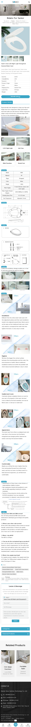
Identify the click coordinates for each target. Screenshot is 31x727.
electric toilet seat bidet (9, 574)
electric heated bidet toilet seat (11, 567)
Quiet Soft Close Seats (21, 569)
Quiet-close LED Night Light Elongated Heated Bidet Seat (15, 599)
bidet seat (20, 571)
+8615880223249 (9, 694)
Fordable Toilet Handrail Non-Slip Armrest (23, 668)
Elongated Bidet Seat (8, 571)
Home (13, 21)
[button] (26, 663)
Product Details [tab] (7, 102)
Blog (2, 718)
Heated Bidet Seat (7, 569)
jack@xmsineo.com (11, 697)
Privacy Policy (20, 718)
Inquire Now (15, 96)
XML (13, 718)
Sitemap (8, 718)
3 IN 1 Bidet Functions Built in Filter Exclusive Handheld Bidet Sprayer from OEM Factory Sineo (8, 668)
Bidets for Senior (21, 21)
